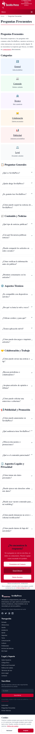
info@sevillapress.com (23, 588)
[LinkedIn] (12, 613)
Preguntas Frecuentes (8, 708)
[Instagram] (9, 613)
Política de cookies (12, 726)
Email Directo (17, 570)
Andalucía (4, 630)
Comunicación (5, 640)
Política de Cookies (7, 668)
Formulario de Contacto (17, 564)
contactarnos (7, 49)
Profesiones (5, 646)
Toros (3, 638)
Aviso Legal (4, 673)
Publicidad (4, 705)
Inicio (2, 16)
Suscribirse (17, 695)
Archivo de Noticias (7, 648)
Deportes (4, 635)
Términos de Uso (6, 670)
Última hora (5, 625)
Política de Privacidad (8, 665)
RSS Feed (4, 651)
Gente (3, 633)
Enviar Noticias (6, 710)
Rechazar (9, 730)
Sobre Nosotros (6, 660)
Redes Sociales (17, 577)
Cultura (3, 643)
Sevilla (3, 627)
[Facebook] (2, 613)
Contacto (4, 676)
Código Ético (5, 662)
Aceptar (25, 730)
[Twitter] (6, 613)
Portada (3, 622)
